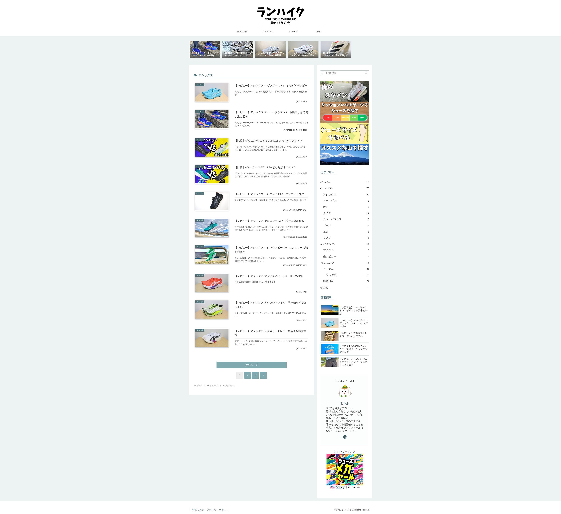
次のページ (251, 365)
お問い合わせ (198, 510)
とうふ (344, 403)
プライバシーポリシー (217, 510)
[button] (366, 72)
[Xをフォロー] (345, 437)
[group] (205, 50)
